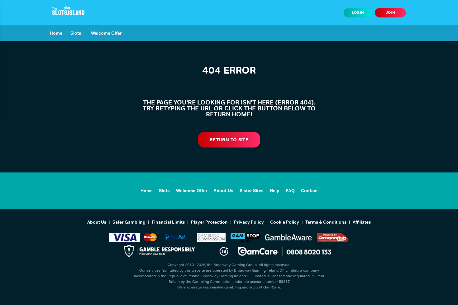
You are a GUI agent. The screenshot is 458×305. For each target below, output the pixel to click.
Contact (309, 190)
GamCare (271, 287)
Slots (75, 33)
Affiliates (362, 222)
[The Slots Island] (68, 10)
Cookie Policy (284, 222)
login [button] (358, 12)
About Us (223, 190)
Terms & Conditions (325, 222)
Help (274, 190)
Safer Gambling (129, 222)
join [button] (390, 12)
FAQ (290, 190)
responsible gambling (222, 287)
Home (56, 33)
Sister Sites (252, 190)
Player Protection (209, 222)
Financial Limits (168, 222)
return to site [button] (229, 140)
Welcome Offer (106, 33)
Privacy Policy (249, 222)
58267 (284, 281)
